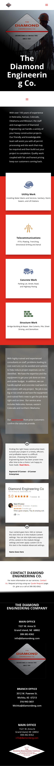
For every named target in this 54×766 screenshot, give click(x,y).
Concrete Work (28, 279)
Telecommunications (28, 237)
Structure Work (28, 322)
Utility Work (28, 194)
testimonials (17, 419)
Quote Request (37, 583)
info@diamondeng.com (27, 737)
